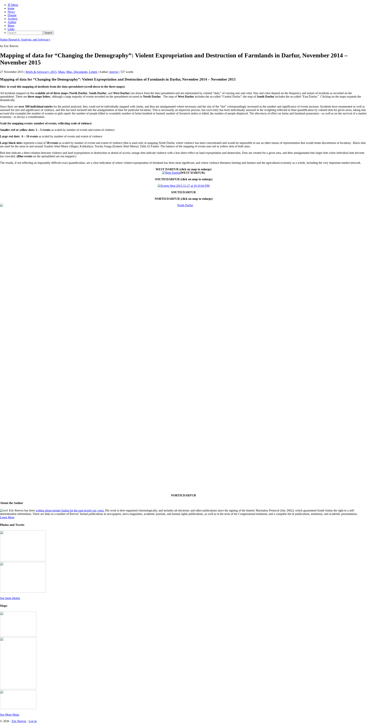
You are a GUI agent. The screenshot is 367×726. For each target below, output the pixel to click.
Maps (61, 71)
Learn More (7, 517)
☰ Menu (13, 5)
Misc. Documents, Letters (81, 71)
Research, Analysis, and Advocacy (25, 39)
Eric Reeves (19, 721)
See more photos (10, 598)
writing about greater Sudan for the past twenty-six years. (70, 510)
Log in (33, 721)
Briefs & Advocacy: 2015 (41, 71)
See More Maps (9, 714)
